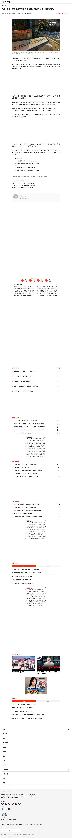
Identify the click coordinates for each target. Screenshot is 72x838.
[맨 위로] (69, 832)
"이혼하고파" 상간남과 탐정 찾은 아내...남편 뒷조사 (25, 473)
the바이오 (5, 742)
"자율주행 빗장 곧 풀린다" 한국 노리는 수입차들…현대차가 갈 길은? (29, 427)
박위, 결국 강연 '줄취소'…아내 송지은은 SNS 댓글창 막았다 (27, 510)
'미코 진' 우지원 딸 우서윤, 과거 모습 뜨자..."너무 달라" (26, 476)
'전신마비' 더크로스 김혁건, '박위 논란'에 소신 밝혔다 (26, 386)
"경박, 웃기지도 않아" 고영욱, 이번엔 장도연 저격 (28, 170)
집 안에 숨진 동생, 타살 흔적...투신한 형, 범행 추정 (23, 707)
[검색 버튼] (65, 1)
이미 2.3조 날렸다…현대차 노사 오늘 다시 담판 (25, 433)
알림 (4, 783)
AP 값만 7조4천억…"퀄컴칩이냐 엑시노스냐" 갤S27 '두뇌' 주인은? (29, 430)
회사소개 (3, 824)
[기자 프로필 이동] (15, 196)
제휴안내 (40, 824)
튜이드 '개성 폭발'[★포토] (18, 672)
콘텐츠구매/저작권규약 (5, 827)
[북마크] (68, 14)
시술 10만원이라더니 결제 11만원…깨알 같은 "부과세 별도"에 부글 (27, 718)
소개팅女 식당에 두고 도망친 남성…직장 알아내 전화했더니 (25, 569)
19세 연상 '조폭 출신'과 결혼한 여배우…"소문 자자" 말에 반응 (28, 470)
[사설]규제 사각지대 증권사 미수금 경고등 (23, 391)
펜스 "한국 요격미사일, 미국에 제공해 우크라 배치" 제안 (26, 504)
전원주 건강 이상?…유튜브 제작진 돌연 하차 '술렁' (28, 163)
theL (4, 738)
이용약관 (31, 824)
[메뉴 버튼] (68, 1)
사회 (5, 5)
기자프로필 (5, 774)
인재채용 (7, 824)
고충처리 (12, 827)
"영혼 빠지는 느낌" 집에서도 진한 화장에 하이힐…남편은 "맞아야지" (27, 704)
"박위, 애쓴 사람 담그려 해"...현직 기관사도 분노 (25, 467)
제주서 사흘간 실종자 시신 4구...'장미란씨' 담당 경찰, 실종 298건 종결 (28, 715)
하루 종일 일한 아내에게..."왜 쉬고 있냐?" (26, 168)
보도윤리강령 (17, 827)
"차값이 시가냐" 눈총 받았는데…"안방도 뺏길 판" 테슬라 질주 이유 (29, 424)
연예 (4, 760)
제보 (4, 778)
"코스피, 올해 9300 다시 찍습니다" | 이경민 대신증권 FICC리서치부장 (48, 672)
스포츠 (4, 765)
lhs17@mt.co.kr (22, 196)
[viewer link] (58, 49)
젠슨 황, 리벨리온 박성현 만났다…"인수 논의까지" (25, 420)
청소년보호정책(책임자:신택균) (23, 824)
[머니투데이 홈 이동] (5, 791)
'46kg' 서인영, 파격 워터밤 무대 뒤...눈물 (21, 580)
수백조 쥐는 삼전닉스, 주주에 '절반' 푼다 (23, 513)
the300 (5, 734)
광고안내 (36, 824)
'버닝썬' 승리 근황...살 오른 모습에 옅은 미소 (22, 576)
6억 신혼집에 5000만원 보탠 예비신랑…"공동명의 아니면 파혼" (26, 572)
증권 (4, 729)
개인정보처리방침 (13, 824)
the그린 (5, 747)
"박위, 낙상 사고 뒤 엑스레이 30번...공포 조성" (27, 161)
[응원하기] (25, 195)
